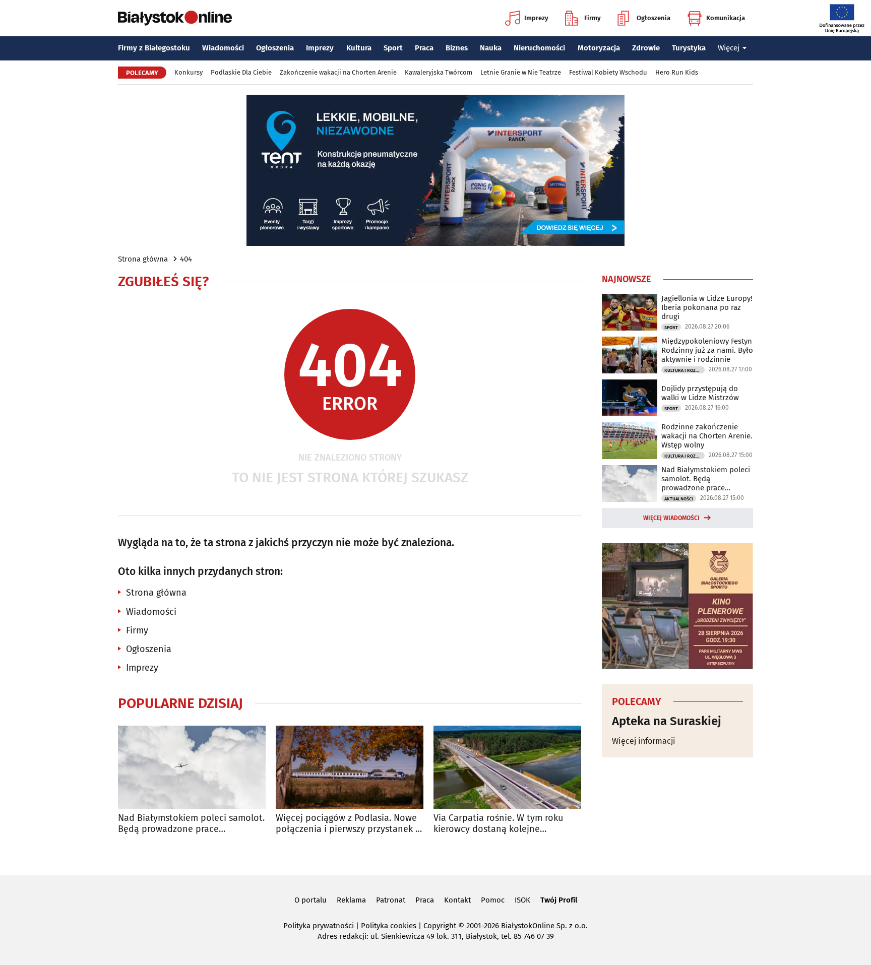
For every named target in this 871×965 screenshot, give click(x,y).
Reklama (351, 900)
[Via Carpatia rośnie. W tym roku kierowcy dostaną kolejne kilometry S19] (507, 767)
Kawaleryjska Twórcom (438, 72)
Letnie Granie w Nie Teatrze (520, 72)
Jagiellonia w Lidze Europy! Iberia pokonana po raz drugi (707, 307)
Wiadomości (223, 47)
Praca (424, 47)
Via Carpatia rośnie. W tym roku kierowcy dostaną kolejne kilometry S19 (498, 823)
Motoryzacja (599, 47)
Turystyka (689, 47)
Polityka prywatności (318, 925)
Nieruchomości (539, 47)
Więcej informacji (643, 741)
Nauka (491, 47)
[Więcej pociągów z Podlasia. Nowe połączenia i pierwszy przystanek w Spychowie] (349, 767)
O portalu (310, 900)
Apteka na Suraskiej (666, 721)
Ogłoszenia (653, 18)
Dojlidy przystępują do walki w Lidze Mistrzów (700, 393)
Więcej (728, 47)
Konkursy (188, 72)
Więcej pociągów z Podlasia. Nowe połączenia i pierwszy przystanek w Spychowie (349, 823)
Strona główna (143, 259)
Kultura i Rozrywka (684, 370)
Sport (393, 47)
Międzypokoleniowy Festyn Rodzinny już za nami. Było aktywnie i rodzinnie (707, 350)
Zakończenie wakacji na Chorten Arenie (338, 72)
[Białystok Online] (175, 18)
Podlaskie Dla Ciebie (241, 72)
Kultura (358, 47)
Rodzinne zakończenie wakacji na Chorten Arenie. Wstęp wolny (707, 435)
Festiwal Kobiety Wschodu (608, 72)
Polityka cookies (388, 925)
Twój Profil (558, 900)
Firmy (592, 18)
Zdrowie (646, 47)
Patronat (390, 900)
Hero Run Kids (676, 72)
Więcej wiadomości (671, 518)
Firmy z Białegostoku (154, 47)
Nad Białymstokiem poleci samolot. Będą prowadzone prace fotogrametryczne (191, 823)
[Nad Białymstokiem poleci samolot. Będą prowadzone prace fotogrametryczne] (192, 767)
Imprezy (536, 18)
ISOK (522, 900)
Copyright (439, 925)
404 (186, 259)
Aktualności (678, 498)
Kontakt (457, 900)
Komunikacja (725, 18)
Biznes (457, 47)
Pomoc (493, 900)
